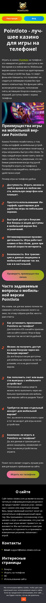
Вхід (34, 18)
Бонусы (8, 569)
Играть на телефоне (23, 474)
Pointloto (23, 59)
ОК (23, 599)
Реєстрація (12, 18)
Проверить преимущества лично (23, 275)
